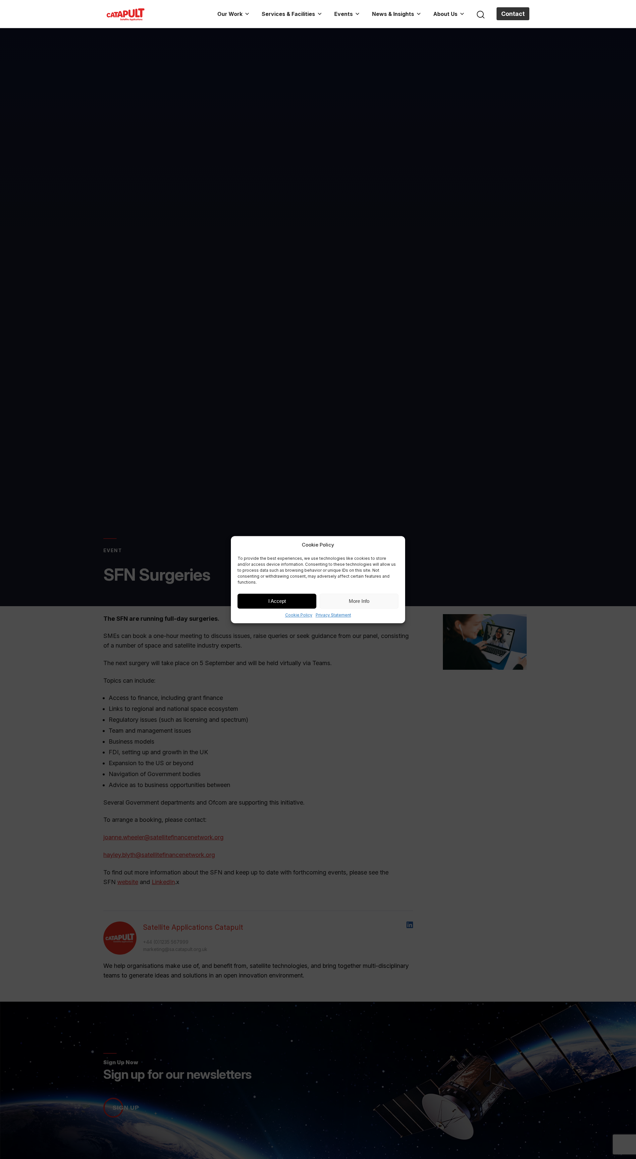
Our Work (229, 14)
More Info (359, 601)
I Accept (277, 601)
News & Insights (393, 14)
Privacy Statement (333, 614)
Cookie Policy (298, 614)
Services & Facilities (288, 14)
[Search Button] (480, 14)
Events (343, 14)
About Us (445, 14)
